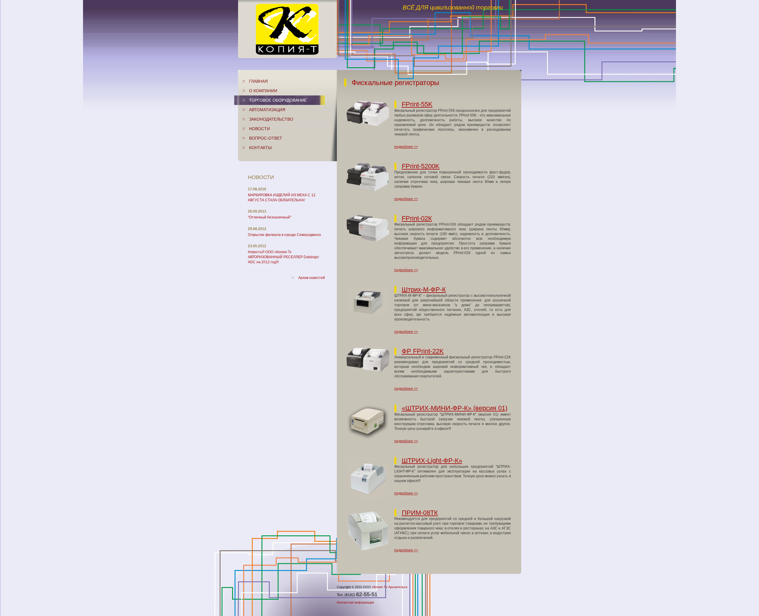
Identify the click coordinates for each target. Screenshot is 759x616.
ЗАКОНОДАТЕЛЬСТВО (271, 119)
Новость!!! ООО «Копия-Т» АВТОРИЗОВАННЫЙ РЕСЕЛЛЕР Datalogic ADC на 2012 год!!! (283, 257)
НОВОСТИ (259, 128)
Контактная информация (355, 602)
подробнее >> (406, 147)
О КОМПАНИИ (263, 90)
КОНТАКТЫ (260, 147)
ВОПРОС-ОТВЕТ (265, 138)
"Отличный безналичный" (269, 217)
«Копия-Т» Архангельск (389, 587)
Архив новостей (311, 278)
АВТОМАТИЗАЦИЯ (267, 109)
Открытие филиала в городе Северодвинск (284, 235)
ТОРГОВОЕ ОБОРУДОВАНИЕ (278, 100)
